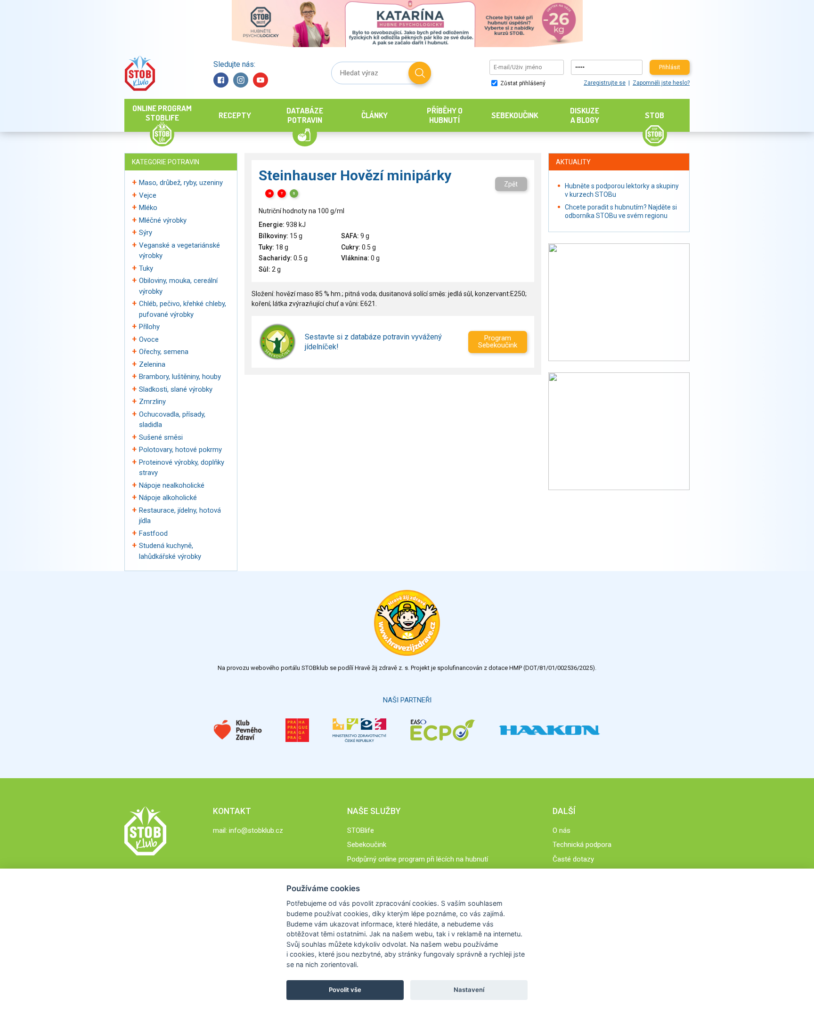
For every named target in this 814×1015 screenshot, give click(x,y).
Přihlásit (669, 67)
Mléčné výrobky (163, 220)
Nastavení (469, 989)
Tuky (146, 268)
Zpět (511, 184)
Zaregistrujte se (605, 83)
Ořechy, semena (163, 351)
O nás (561, 830)
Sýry (145, 232)
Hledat (419, 73)
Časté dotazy (573, 859)
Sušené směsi (161, 437)
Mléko (148, 207)
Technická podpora (582, 844)
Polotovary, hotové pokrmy (180, 449)
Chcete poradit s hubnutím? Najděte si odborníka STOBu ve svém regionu (621, 211)
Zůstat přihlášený (522, 83)
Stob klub (139, 73)
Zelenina (152, 364)
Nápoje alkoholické (168, 497)
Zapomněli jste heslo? (661, 83)
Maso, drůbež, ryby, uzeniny (181, 182)
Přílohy (149, 326)
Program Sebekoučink (497, 341)
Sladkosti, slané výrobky (175, 389)
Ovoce (149, 339)
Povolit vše (345, 989)
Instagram (240, 80)
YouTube (260, 80)
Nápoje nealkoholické (171, 485)
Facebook (220, 80)
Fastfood (153, 533)
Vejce (147, 195)
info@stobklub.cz (256, 830)
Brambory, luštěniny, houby (180, 376)
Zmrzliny (152, 401)
